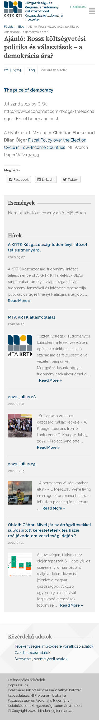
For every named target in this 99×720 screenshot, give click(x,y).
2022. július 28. (22, 397)
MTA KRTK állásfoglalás (32, 317)
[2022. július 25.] (20, 492)
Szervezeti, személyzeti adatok (41, 659)
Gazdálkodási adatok (32, 653)
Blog (21, 26)
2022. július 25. (22, 464)
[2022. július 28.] (20, 425)
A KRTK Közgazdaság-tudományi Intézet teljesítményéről (47, 247)
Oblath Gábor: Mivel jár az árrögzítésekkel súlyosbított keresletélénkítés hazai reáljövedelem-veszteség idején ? (49, 530)
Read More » (19, 301)
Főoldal (9, 26)
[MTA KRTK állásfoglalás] (20, 345)
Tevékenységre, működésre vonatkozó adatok (54, 646)
